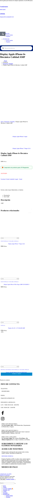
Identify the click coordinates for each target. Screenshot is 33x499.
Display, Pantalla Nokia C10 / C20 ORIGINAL (16, 372)
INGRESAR (6, 39)
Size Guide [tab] (6, 196)
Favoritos (5, 493)
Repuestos (6, 121)
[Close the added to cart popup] (15, 479)
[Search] (15, 483)
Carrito (4, 491)
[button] (1, 481)
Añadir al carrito (16, 373)
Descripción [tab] (7, 195)
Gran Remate (8, 369)
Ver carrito (3, 479)
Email (20, 179)
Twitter (7, 179)
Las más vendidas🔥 (8, 488)
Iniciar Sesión (9, 40)
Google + (16, 179)
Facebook (3, 179)
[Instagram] (3, 419)
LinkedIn (12, 179)
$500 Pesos (3, 369)
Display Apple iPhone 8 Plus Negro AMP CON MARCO (16, 284)
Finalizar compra (10, 479)
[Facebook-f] (3, 413)
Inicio (2, 121)
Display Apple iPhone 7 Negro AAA (16, 243)
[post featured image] (16, 236)
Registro (8, 36)
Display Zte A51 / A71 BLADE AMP (16, 328)
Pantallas (12, 121)
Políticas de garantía (5, 475)
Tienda (4, 487)
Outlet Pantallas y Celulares (7, 241)
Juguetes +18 (6, 490)
